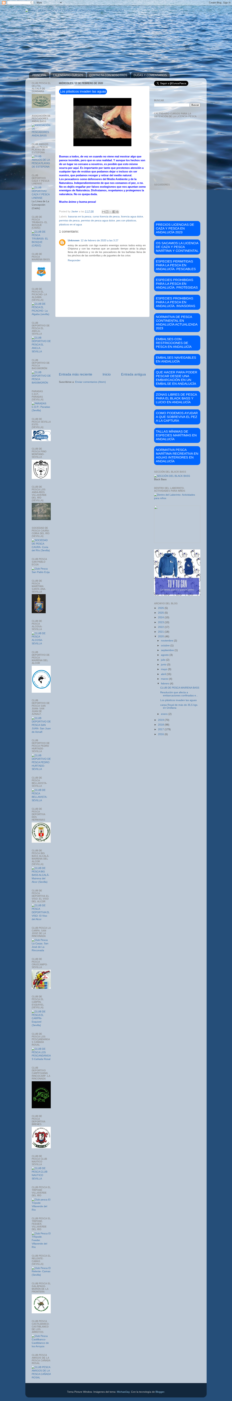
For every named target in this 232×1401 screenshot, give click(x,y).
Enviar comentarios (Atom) (90, 382)
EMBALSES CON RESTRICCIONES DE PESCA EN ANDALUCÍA (174, 343)
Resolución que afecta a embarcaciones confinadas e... (179, 694)
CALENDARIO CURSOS (68, 75)
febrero (165, 683)
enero (164, 714)
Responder (74, 260)
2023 (161, 622)
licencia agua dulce (132, 216)
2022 (161, 627)
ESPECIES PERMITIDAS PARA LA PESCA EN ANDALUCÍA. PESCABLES (176, 265)
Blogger (160, 1391)
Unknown (74, 240)
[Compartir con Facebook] (114, 212)
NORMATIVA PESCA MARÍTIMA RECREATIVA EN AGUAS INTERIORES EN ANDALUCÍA (177, 455)
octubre (165, 645)
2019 (161, 720)
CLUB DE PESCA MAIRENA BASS (179, 687)
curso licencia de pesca (106, 216)
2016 (161, 734)
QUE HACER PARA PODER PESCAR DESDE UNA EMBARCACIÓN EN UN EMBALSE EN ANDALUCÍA (176, 377)
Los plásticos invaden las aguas (178, 700)
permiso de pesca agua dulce (98, 220)
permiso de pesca (69, 220)
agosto (165, 655)
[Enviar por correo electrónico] (103, 212)
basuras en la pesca (79, 216)
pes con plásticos (126, 220)
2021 (161, 631)
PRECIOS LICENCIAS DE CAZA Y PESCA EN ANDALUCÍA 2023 (175, 228)
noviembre (167, 640)
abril (164, 674)
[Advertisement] (102, 344)
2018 (161, 724)
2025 (161, 612)
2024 (161, 617)
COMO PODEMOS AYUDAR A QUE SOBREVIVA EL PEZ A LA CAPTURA (177, 416)
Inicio (107, 374)
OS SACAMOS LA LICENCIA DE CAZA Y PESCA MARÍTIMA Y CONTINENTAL (177, 247)
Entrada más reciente (75, 374)
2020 (161, 636)
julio (163, 659)
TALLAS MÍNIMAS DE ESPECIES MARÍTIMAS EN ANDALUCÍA (176, 435)
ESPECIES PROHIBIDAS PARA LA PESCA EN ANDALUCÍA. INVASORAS (175, 302)
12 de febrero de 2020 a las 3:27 (99, 240)
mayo (164, 669)
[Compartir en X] (110, 212)
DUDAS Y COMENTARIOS (150, 75)
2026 (161, 608)
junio (164, 664)
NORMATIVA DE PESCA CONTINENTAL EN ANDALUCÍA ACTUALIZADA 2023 (177, 322)
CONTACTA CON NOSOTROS (108, 75)
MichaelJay (123, 1391)
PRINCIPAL (39, 75)
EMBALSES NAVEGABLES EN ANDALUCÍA (176, 359)
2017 (161, 729)
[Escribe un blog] (107, 212)
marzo (165, 678)
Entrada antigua (133, 374)
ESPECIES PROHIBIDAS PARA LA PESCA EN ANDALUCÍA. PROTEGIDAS (177, 283)
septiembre (168, 650)
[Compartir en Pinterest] (117, 212)
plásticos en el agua (70, 224)
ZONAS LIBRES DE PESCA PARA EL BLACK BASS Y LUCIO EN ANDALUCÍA (176, 398)
